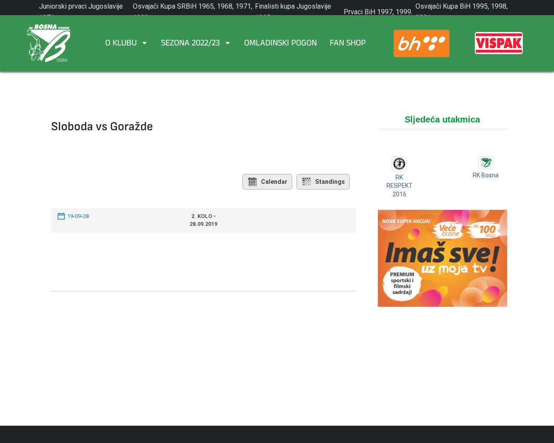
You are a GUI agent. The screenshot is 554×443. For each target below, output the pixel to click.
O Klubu (121, 44)
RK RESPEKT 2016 (399, 186)
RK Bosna (486, 175)
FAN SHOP (348, 44)
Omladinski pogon (280, 44)
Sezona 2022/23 (190, 44)
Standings (330, 181)
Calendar (274, 181)
